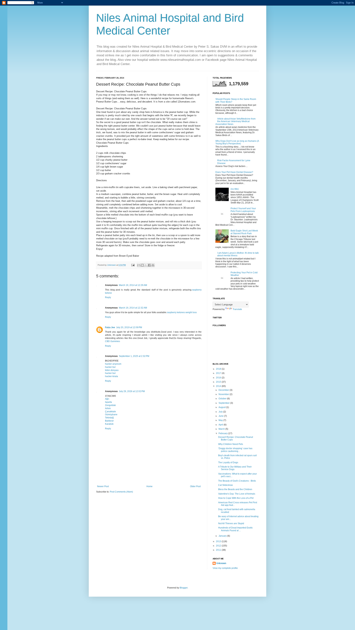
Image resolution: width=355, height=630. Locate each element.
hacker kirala (111, 376)
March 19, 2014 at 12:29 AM (133, 285)
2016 (219, 377)
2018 (219, 369)
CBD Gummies (112, 341)
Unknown (221, 563)
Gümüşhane (111, 414)
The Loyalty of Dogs (228, 462)
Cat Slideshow (225, 485)
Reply (108, 297)
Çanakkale (110, 411)
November (224, 394)
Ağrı (107, 399)
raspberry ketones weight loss (182, 312)
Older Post (195, 486)
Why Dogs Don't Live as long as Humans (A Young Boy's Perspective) (237, 142)
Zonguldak (110, 405)
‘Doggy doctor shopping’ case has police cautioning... (235, 449)
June (221, 416)
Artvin (108, 408)
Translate (237, 309)
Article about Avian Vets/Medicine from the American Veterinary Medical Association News (235, 121)
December (224, 390)
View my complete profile (225, 568)
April (221, 424)
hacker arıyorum (113, 364)
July (221, 411)
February (223, 433)
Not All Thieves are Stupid (231, 523)
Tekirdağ (109, 417)
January (223, 536)
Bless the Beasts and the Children (235, 489)
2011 (219, 550)
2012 (219, 545)
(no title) (235, 189)
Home (149, 486)
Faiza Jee (110, 327)
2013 (219, 541)
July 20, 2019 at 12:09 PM (129, 327)
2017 (219, 373)
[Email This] (139, 265)
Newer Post (103, 486)
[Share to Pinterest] (153, 265)
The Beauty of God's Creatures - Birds (237, 481)
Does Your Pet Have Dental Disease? (234, 172)
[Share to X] (146, 265)
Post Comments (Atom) (121, 491)
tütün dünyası (112, 370)
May (221, 420)
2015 (219, 382)
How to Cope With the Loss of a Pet (235, 498)
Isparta (108, 402)
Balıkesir (109, 421)
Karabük (109, 424)
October (223, 398)
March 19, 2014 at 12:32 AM (133, 307)
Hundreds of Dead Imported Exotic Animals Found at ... (235, 529)
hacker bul (110, 367)
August (222, 407)
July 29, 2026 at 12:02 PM (132, 391)
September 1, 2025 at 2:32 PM (134, 356)
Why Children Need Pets (230, 444)
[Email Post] (132, 265)
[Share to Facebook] (149, 265)
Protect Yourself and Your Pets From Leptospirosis (243, 209)
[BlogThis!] (142, 265)
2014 (219, 386)
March (222, 429)
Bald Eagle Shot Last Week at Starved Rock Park (244, 232)
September (224, 403)
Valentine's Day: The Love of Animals (236, 494)
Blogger (183, 587)
